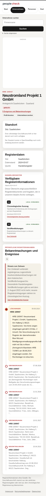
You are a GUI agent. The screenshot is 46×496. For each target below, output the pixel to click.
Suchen (23, 29)
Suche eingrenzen (10, 33)
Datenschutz (36, 491)
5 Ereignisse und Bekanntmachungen (16, 111)
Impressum (9, 491)
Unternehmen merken (25, 115)
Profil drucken (9, 115)
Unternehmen (18, 9)
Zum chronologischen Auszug (18, 300)
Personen (32, 9)
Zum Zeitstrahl (11, 236)
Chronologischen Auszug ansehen (18, 216)
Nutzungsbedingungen (22, 491)
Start (6, 9)
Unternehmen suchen (10, 18)
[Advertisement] (23, 64)
